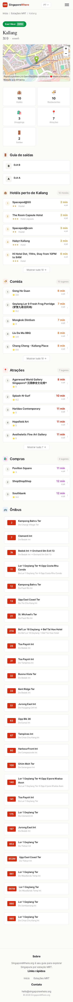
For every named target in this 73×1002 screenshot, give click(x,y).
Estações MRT (18, 13)
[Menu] (66, 4)
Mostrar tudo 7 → (36, 447)
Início (5, 13)
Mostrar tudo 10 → (36, 269)
